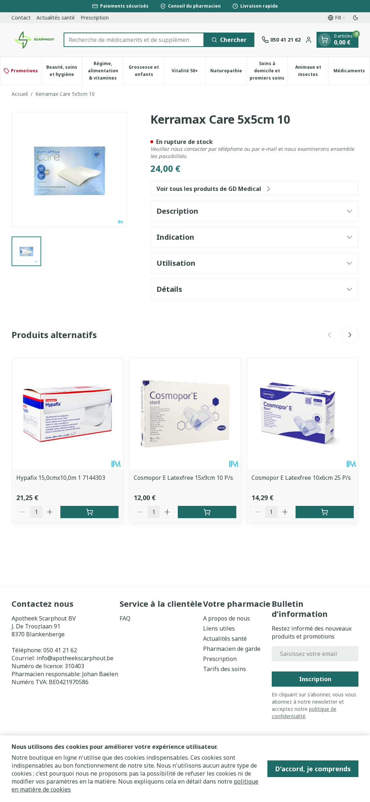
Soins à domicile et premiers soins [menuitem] (268, 70)
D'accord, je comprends (313, 768)
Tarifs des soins (224, 669)
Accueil (20, 93)
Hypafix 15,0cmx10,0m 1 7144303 (60, 478)
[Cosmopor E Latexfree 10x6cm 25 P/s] (302, 413)
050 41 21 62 (60, 650)
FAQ (125, 618)
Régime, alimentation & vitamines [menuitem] (105, 70)
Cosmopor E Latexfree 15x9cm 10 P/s (183, 478)
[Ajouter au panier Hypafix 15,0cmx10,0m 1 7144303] (89, 512)
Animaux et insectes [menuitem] (311, 70)
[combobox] (134, 40)
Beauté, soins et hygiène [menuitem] (64, 70)
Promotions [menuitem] (24, 71)
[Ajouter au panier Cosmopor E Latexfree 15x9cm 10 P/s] (207, 512)
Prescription (95, 17)
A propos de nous (226, 618)
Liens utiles (219, 628)
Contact (21, 17)
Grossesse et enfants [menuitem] (146, 70)
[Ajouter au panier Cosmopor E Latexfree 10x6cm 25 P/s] (325, 512)
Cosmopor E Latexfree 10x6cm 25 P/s (301, 478)
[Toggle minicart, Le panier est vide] (324, 39)
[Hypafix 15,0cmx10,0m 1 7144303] (67, 413)
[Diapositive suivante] (349, 335)
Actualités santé (55, 17)
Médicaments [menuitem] (352, 72)
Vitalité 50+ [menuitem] (188, 72)
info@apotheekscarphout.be (74, 658)
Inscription (315, 679)
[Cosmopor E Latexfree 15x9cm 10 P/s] (184, 413)
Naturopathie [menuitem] (228, 72)
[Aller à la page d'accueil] (34, 40)
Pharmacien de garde (232, 649)
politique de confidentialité (304, 712)
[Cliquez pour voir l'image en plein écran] (69, 169)
